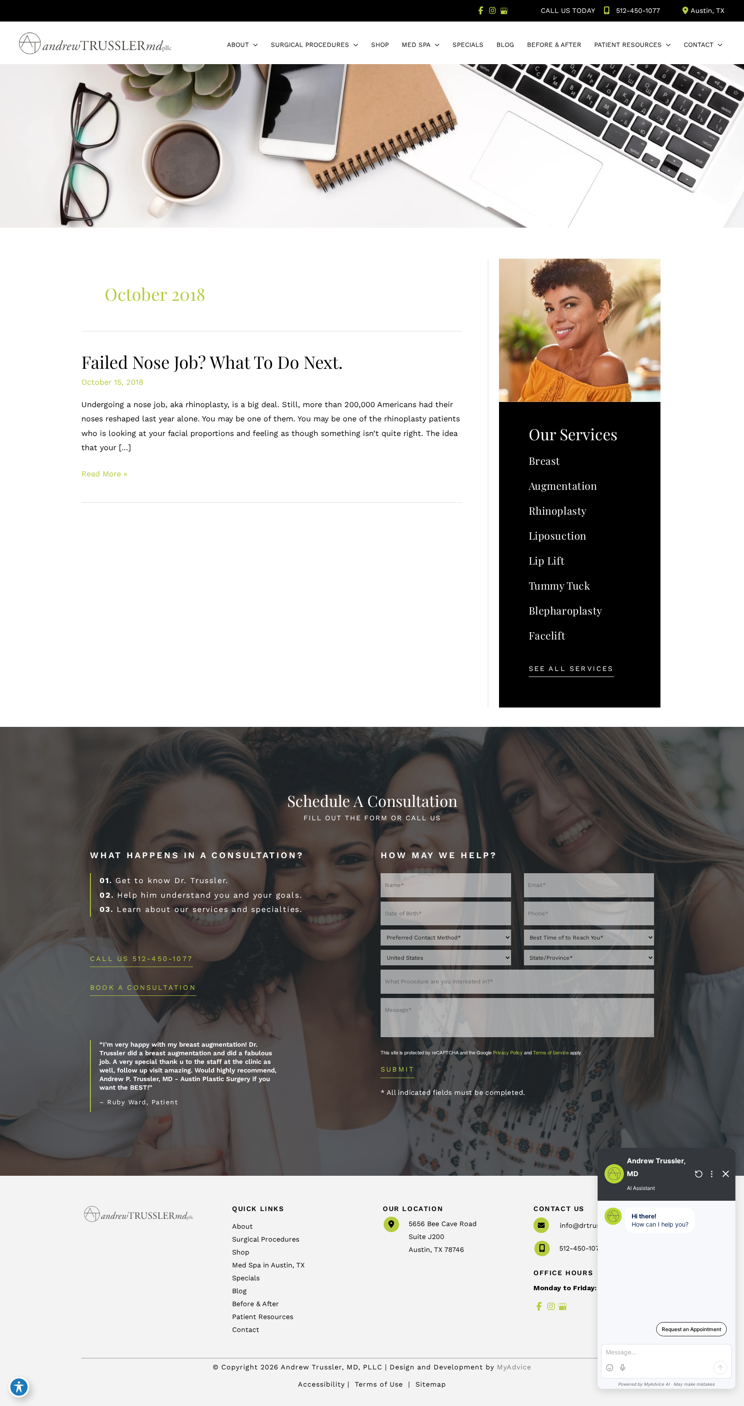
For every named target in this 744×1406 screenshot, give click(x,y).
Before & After (255, 1304)
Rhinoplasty (558, 510)
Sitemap (429, 1384)
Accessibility (321, 1384)
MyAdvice (514, 1367)
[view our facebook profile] (481, 11)
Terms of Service (551, 1052)
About (242, 1226)
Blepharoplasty (565, 610)
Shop (240, 1252)
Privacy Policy (508, 1052)
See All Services (571, 669)
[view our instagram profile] (492, 11)
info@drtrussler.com (594, 1225)
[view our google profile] (504, 11)
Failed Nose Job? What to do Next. (212, 361)
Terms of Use (379, 1384)
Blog (239, 1291)
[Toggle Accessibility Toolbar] (19, 1387)
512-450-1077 (638, 10)
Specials (246, 1278)
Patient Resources (262, 1317)
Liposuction (558, 535)
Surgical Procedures (265, 1239)
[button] (253, 44)
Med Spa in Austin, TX (268, 1265)
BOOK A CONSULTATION (143, 988)
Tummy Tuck (559, 585)
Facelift (547, 635)
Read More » (104, 475)
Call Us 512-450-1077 (141, 959)
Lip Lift (547, 560)
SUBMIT (398, 1069)
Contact (245, 1330)
